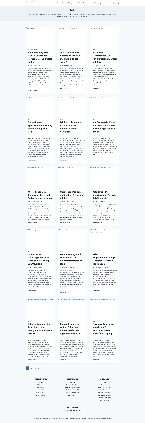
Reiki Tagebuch (104, 390)
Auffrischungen (97, 3)
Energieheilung (40, 395)
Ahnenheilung (104, 400)
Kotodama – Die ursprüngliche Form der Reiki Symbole (105, 195)
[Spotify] (71, 410)
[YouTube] (74, 410)
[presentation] (40, 37)
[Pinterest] (80, 410)
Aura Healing (77, 3)
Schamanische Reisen (104, 397)
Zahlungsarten (72, 395)
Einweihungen (87, 3)
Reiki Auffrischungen (104, 387)
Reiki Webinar (40, 392)
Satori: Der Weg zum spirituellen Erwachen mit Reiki (71, 195)
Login (109, 3)
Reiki (29, 49)
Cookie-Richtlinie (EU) (72, 390)
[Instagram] (68, 410)
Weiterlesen (32, 90)
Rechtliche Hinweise (72, 392)
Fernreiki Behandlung (104, 392)
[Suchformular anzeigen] (118, 3)
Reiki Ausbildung (67, 3)
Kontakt (40, 382)
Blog (105, 3)
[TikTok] (77, 410)
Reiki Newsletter (40, 390)
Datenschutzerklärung (72, 385)
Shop (104, 382)
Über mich (40, 385)
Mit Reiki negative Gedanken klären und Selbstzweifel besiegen (40, 195)
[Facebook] (65, 410)
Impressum (72, 382)
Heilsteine (34, 49)
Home (58, 3)
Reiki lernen (40, 387)
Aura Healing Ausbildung (104, 395)
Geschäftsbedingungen (72, 387)
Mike (31, 65)
